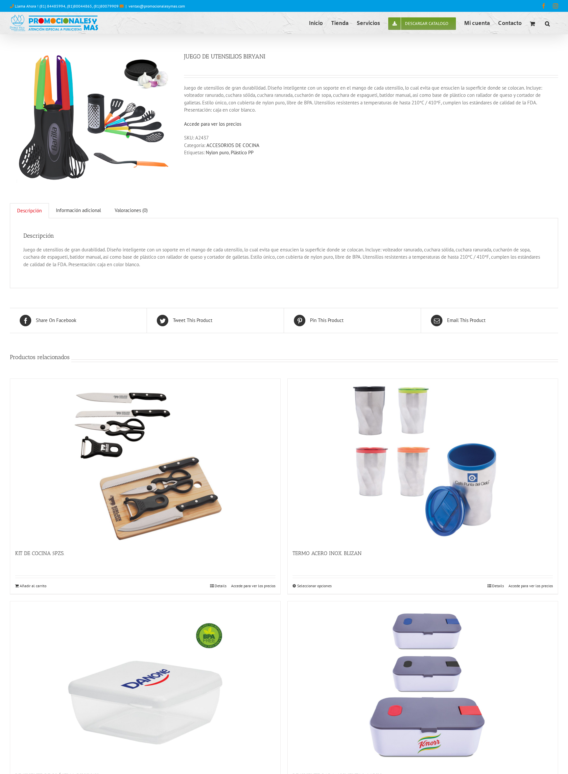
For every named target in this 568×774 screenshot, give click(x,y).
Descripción (29, 210)
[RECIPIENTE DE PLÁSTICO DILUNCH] (145, 683)
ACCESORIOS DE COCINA (232, 145)
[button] (547, 23)
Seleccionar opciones (314, 585)
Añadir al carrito (33, 585)
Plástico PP (242, 152)
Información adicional (78, 210)
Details (220, 585)
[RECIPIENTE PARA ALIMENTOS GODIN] (423, 683)
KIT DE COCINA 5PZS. (39, 553)
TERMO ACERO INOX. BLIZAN (327, 553)
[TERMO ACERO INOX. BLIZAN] (423, 461)
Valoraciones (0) (131, 210)
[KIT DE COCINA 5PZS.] (145, 461)
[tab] (29, 210)
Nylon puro (217, 152)
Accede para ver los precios (212, 124)
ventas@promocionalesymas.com (157, 6)
